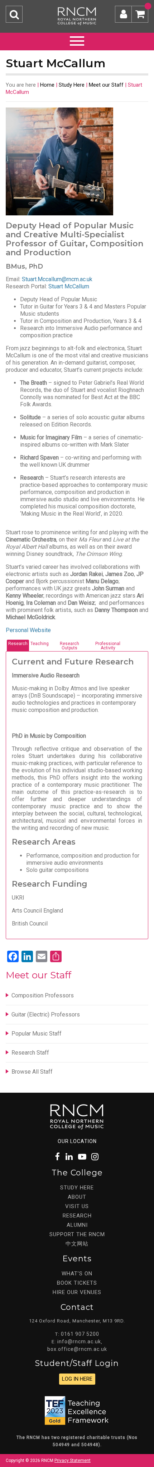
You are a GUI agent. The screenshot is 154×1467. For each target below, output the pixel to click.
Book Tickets (77, 1283)
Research (18, 643)
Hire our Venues (77, 1292)
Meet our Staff (106, 85)
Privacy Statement (72, 1460)
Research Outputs (69, 645)
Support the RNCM (77, 1234)
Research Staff (30, 1052)
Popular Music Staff (36, 1033)
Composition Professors (42, 995)
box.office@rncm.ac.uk (77, 1349)
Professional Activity (107, 645)
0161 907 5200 (80, 1334)
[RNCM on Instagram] (95, 1156)
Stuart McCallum (68, 286)
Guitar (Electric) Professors (45, 1014)
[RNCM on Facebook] (57, 1156)
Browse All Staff (32, 1071)
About (77, 1197)
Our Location (77, 1141)
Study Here (72, 85)
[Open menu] (77, 40)
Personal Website (28, 630)
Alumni (77, 1225)
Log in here (77, 1379)
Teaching (39, 643)
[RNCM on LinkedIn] (69, 1156)
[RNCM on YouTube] (82, 1156)
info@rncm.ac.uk (79, 1341)
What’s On (77, 1273)
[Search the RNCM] (14, 14)
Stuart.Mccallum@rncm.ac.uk (57, 279)
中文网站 (77, 1243)
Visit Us (77, 1206)
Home (47, 85)
